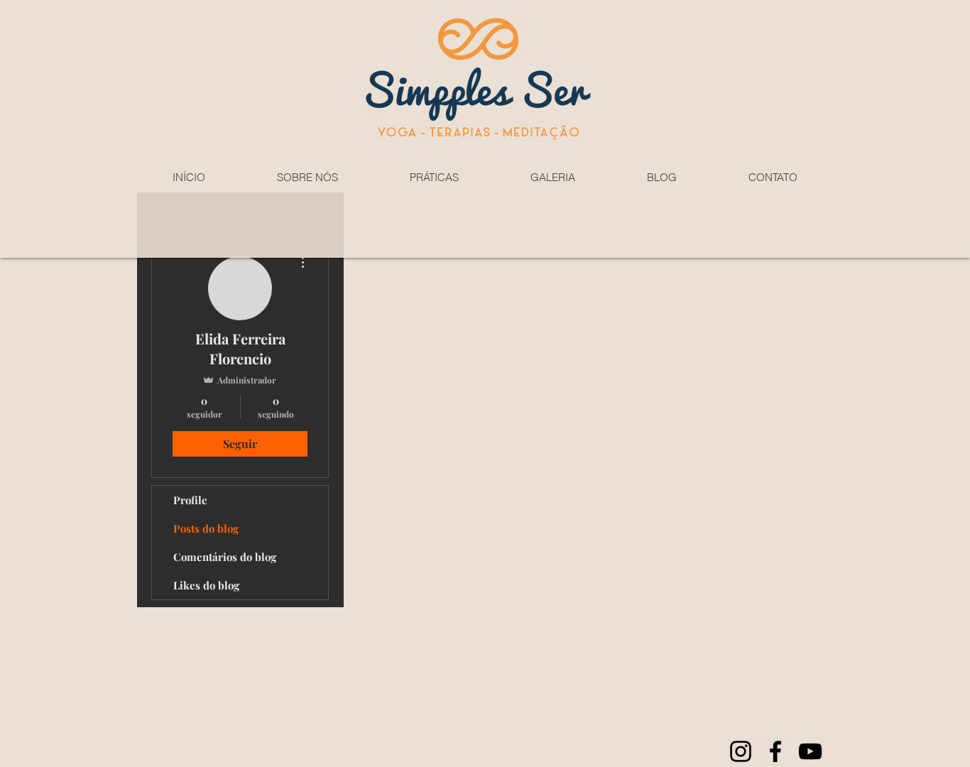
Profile (190, 500)
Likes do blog (206, 585)
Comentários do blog (224, 557)
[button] (307, 177)
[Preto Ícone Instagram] (740, 751)
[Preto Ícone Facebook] (775, 751)
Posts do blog (206, 528)
